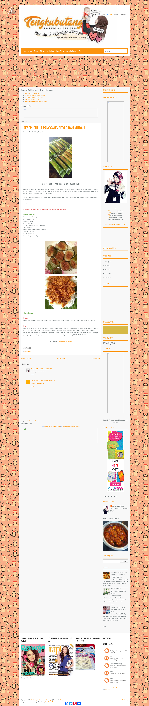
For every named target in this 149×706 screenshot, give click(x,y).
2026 (106, 262)
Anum (33, 369)
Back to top (125, 700)
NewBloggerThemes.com (52, 702)
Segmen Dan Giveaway (71, 51)
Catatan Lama (96, 358)
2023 (106, 273)
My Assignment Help (116, 663)
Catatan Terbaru (26, 358)
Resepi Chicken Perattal (32, 93)
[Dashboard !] (12, 20)
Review (36, 51)
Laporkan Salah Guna (110, 496)
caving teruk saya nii (37, 383)
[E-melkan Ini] (24, 348)
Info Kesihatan (50, 51)
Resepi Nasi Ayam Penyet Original (35, 95)
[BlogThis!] (26, 348)
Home (24, 51)
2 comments (27, 351)
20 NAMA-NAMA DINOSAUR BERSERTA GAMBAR (118, 591)
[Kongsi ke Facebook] (30, 348)
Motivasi (42, 51)
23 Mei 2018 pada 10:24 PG (43, 369)
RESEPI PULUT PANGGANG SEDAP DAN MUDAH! (54, 127)
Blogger (115, 422)
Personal (30, 51)
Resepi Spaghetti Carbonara (33, 99)
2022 (106, 277)
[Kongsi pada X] (28, 348)
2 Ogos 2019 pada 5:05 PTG (47, 380)
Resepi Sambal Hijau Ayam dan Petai (36, 101)
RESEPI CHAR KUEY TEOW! (34, 97)
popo (111, 671)
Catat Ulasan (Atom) (33, 421)
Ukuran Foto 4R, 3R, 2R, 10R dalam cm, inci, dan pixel (118, 609)
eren (111, 649)
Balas (32, 375)
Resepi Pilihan (60, 51)
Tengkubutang (118, 506)
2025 (106, 265)
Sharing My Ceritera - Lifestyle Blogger (41, 700)
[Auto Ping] (106, 690)
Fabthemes (30, 702)
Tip (80, 51)
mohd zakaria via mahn (65, 341)
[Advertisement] (74, 71)
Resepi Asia (35, 380)
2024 (106, 269)
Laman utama (61, 358)
